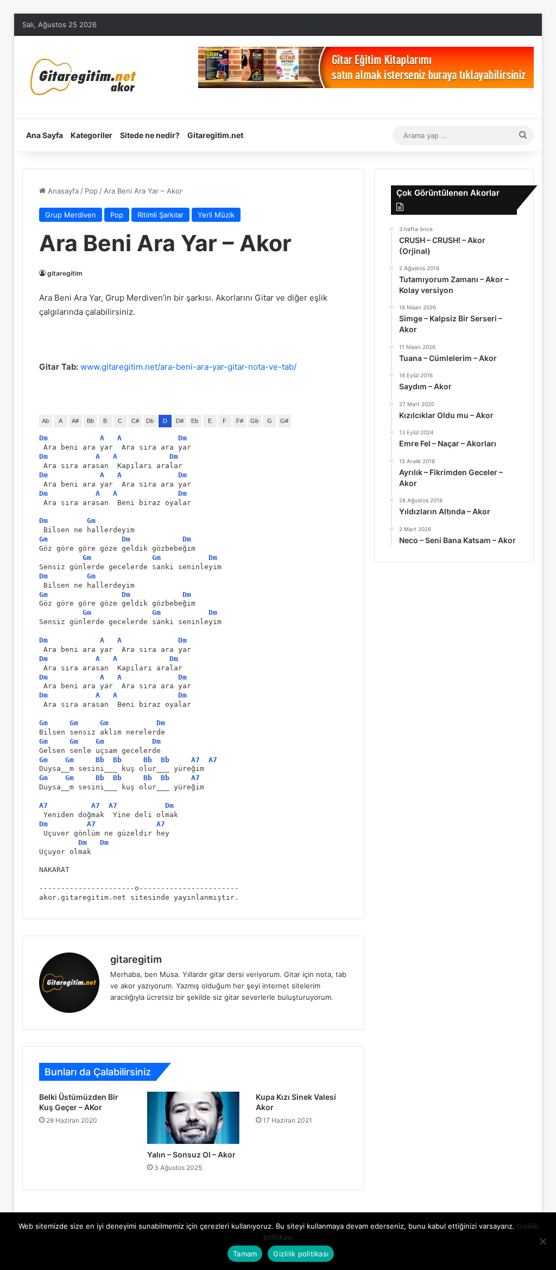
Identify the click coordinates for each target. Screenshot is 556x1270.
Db (150, 421)
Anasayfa (62, 190)
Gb (254, 421)
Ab (45, 421)
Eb (194, 421)
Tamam (245, 1253)
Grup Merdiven (70, 214)
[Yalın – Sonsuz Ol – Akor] (193, 1118)
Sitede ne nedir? (150, 135)
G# (284, 421)
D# (180, 421)
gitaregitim (65, 273)
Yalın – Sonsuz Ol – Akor (191, 1154)
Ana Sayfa (44, 135)
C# (135, 421)
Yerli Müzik (216, 214)
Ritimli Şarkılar (160, 214)
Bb (90, 421)
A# (75, 421)
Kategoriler (91, 135)
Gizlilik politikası (300, 1253)
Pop (91, 190)
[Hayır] (542, 1241)
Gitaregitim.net (215, 135)
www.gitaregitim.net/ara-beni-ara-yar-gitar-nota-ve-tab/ (188, 367)
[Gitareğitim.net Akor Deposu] (84, 77)
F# (239, 421)
